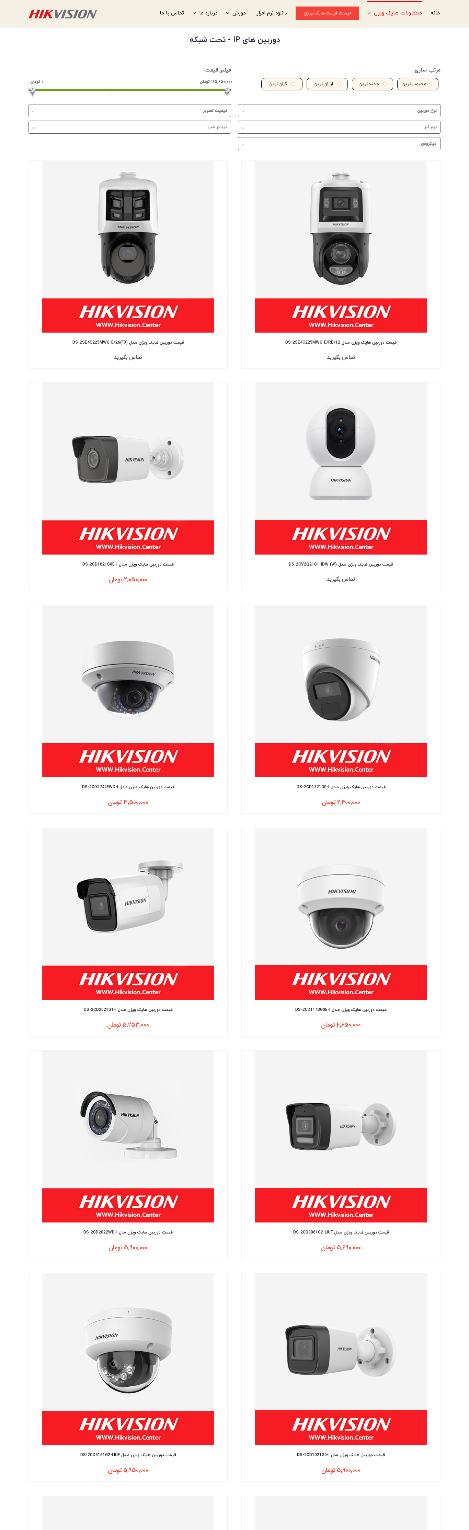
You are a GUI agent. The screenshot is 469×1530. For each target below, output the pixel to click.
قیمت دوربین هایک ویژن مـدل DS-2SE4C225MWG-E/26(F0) (128, 342)
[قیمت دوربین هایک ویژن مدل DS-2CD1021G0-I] (341, 1359)
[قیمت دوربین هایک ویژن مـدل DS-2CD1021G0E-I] (128, 469)
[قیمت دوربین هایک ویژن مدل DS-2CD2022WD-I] (128, 1136)
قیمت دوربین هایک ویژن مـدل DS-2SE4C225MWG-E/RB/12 (341, 342)
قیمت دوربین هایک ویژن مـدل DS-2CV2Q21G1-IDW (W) (341, 564)
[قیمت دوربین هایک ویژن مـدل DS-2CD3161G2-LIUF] (128, 1359)
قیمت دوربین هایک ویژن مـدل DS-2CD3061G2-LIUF (341, 1232)
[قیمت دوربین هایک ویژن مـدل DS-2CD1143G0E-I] (341, 914)
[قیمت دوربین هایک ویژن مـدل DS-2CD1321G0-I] (341, 691)
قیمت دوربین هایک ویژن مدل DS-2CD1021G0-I (341, 1455)
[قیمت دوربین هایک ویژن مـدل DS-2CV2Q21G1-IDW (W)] (341, 469)
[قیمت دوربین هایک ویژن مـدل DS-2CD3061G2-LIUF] (341, 1136)
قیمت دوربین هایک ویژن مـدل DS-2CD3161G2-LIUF (128, 1455)
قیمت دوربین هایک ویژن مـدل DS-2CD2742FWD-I (128, 787)
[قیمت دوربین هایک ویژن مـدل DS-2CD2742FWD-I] (128, 691)
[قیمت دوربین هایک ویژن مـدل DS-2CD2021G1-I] (128, 914)
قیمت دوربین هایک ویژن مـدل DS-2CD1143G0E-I (341, 1010)
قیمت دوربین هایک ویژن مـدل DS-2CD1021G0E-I (128, 564)
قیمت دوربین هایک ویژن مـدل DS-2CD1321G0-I (341, 787)
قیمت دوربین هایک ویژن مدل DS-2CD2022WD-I (128, 1232)
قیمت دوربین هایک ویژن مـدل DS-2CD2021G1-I (128, 1010)
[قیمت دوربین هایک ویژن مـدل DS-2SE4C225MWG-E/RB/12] (341, 247)
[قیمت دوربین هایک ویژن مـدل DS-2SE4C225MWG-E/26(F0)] (128, 247)
